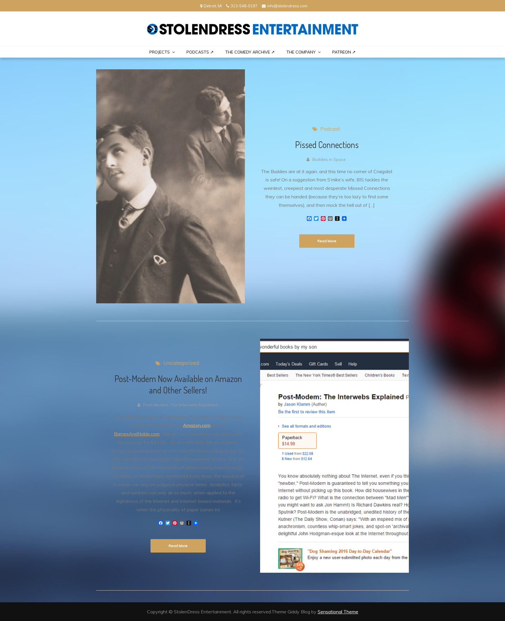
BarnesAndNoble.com (137, 434)
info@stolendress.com (287, 6)
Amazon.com (196, 425)
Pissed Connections (327, 144)
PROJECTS (159, 52)
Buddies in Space (329, 159)
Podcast (330, 128)
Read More (326, 241)
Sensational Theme (338, 612)
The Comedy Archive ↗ (250, 52)
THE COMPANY (301, 52)
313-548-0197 (244, 6)
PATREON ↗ (344, 52)
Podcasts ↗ (200, 52)
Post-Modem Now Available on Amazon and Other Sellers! (178, 384)
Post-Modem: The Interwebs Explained (180, 404)
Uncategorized (181, 362)
